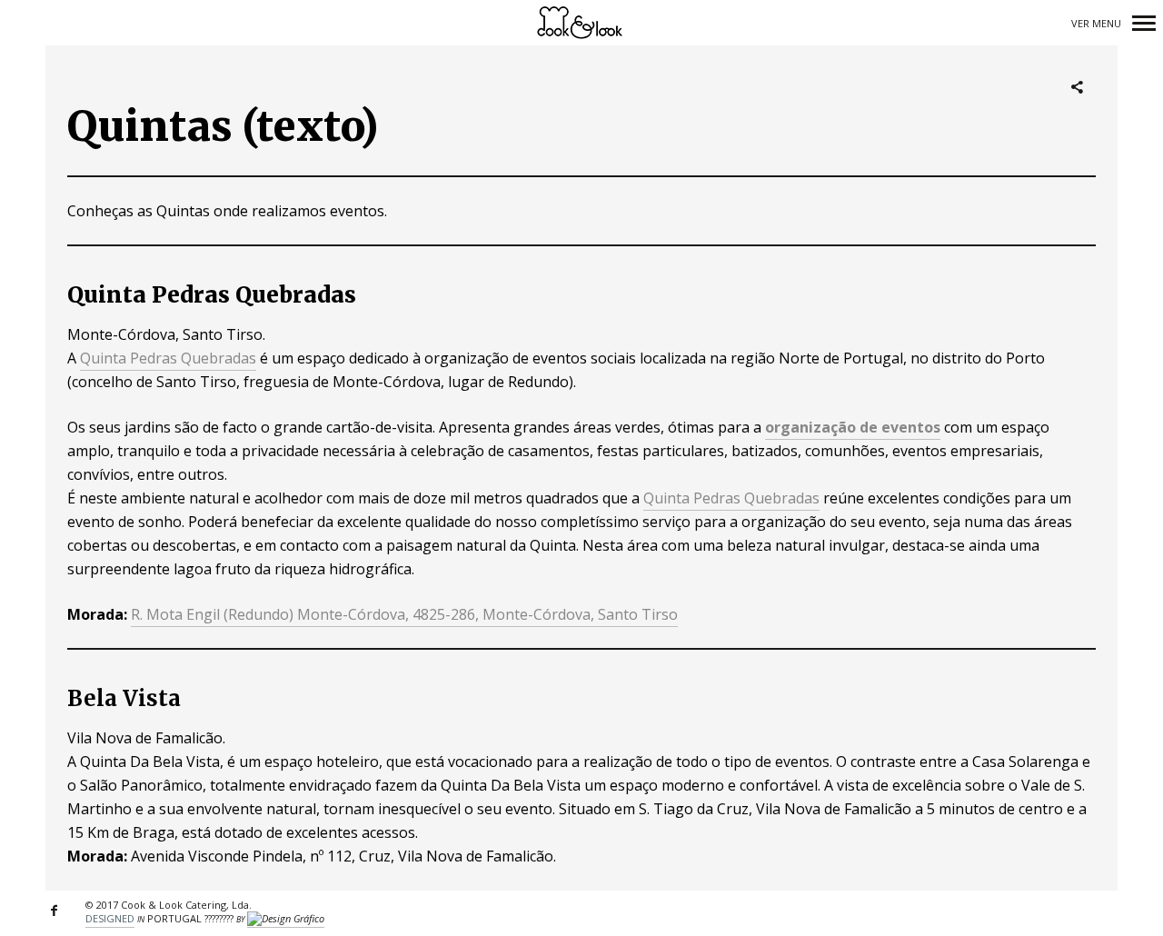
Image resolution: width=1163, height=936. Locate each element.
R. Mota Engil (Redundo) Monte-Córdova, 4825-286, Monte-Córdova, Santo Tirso (404, 614)
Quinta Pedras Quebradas (168, 358)
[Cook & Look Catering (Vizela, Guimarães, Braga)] (581, 23)
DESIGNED (109, 918)
